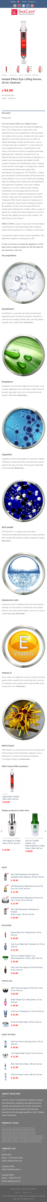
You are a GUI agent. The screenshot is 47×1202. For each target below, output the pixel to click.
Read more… (29, 322)
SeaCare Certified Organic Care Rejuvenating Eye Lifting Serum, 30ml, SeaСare (35, 844)
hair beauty (6, 1137)
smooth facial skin (36, 1137)
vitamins (15, 1141)
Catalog (13, 75)
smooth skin (6, 1141)
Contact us (32, 2)
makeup (14, 1137)
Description (6, 113)
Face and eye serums (29, 75)
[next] (41, 42)
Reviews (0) (6, 118)
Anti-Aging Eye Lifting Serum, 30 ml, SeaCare (11, 842)
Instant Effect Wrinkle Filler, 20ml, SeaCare (10, 798)
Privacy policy (15, 1189)
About (24, 2)
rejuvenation (24, 1137)
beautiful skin (7, 1129)
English (13, 2)
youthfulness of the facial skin (30, 1141)
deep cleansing (22, 1133)
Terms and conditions (29, 1189)
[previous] (5, 42)
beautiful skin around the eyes (24, 1129)
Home (4, 75)
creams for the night (9, 1133)
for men (32, 1133)
